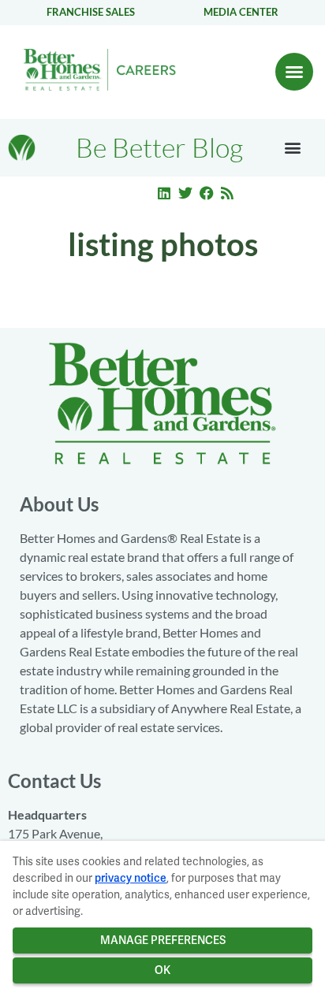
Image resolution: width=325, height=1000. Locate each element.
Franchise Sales (91, 12)
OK (162, 970)
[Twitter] (185, 193)
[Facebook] (206, 193)
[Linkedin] (165, 193)
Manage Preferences (163, 940)
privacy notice (130, 878)
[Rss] (227, 193)
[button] (294, 72)
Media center (241, 12)
